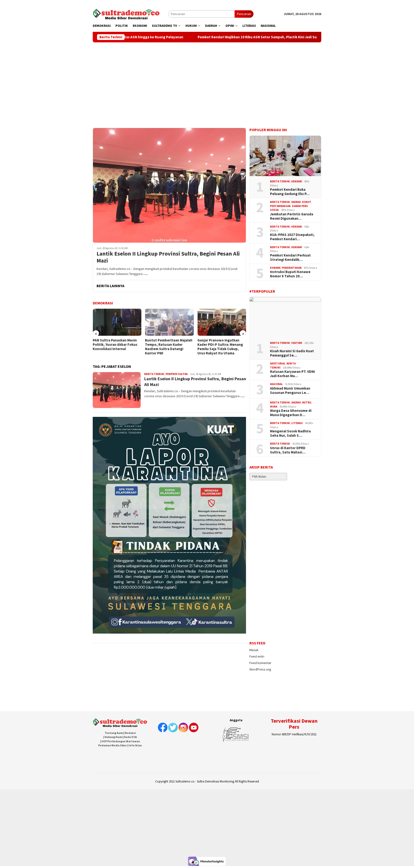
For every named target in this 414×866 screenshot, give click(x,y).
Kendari (296, 181)
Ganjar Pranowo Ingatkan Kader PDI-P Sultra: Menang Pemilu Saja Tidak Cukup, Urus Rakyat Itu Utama (167, 346)
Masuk (254, 650)
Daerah (296, 202)
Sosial (274, 210)
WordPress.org (260, 669)
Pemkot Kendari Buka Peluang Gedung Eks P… (290, 191)
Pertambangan (280, 206)
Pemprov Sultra (177, 374)
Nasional (276, 384)
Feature (296, 343)
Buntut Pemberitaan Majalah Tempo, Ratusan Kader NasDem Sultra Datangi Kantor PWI (116, 346)
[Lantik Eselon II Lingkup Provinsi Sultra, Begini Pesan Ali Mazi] (169, 185)
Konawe (275, 267)
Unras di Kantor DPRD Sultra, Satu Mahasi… (287, 450)
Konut (306, 202)
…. (145, 274)
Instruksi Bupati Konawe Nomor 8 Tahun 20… (290, 274)
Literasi (297, 423)
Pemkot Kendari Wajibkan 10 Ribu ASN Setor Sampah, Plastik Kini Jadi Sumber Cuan (228, 37)
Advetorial (277, 363)
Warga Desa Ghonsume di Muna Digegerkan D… (290, 412)
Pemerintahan (292, 267)
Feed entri (256, 656)
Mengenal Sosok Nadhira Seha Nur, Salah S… (290, 433)
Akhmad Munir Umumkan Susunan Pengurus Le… (290, 390)
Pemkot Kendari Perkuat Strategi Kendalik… (290, 257)
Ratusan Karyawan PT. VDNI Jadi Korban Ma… (292, 373)
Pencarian (244, 14)
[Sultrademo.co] (126, 13)
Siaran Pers (300, 206)
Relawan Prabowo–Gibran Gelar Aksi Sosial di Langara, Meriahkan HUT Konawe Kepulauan (220, 346)
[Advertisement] (207, 78)
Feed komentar (260, 663)
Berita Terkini (154, 374)
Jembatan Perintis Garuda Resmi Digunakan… (291, 216)
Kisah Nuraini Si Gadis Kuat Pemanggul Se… (292, 353)
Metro (306, 402)
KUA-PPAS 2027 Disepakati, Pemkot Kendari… (292, 237)
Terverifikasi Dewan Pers (294, 723)
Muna (273, 406)
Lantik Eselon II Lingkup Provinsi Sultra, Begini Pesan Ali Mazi (168, 257)
